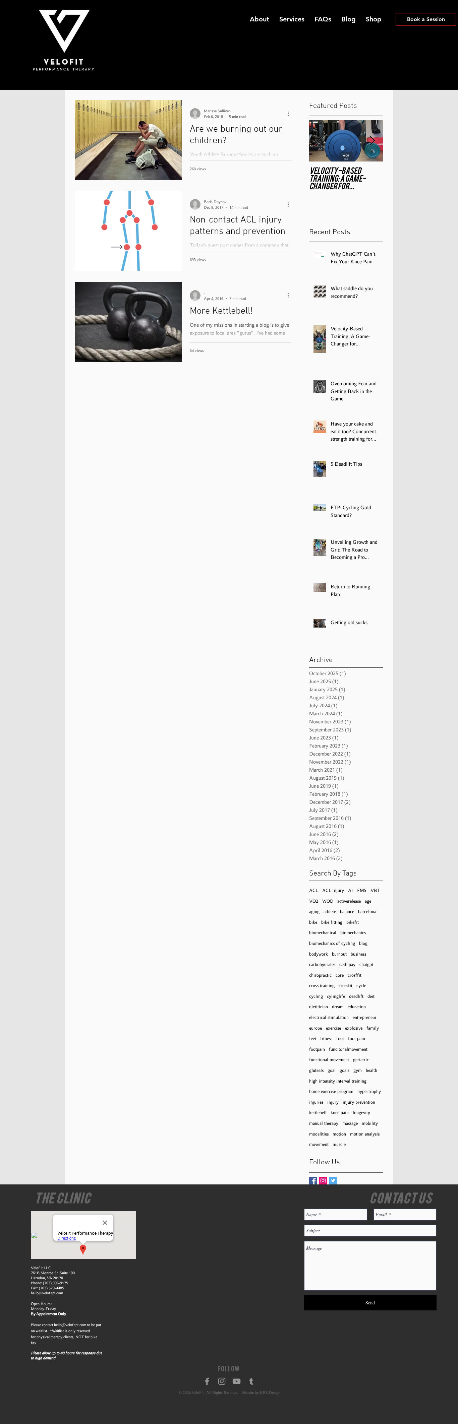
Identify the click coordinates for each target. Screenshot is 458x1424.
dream (338, 1006)
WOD (327, 901)
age (368, 901)
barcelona (367, 911)
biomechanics (353, 932)
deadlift (356, 996)
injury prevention (359, 1102)
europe (315, 1028)
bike (313, 922)
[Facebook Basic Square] (313, 1180)
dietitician (318, 1006)
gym (357, 1070)
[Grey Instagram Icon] (222, 1381)
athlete (330, 911)
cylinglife (336, 996)
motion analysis (365, 1134)
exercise (333, 1028)
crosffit (354, 975)
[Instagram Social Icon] (323, 1180)
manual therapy (323, 1123)
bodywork (318, 954)
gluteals (316, 1070)
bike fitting (331, 922)
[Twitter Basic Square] (333, 1180)
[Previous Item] (320, 141)
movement (319, 1144)
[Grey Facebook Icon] (207, 1381)
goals (344, 1070)
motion (339, 1134)
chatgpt (366, 964)
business (358, 954)
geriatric (361, 1059)
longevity (361, 1112)
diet (371, 996)
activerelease (349, 901)
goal (332, 1070)
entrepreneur (365, 1017)
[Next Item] (372, 141)
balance (347, 911)
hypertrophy (369, 1091)
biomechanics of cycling (332, 943)
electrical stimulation (329, 1017)
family (372, 1028)
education (357, 1006)
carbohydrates (322, 964)
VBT (375, 890)
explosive (353, 1028)
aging (314, 911)
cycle (361, 985)
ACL (313, 890)
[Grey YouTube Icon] (236, 1381)
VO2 (313, 901)
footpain (317, 1049)
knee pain (340, 1112)
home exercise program (331, 1091)
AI (350, 890)
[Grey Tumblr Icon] (251, 1381)
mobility (370, 1123)
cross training (322, 985)
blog (363, 943)
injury (333, 1102)
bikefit (352, 922)
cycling (316, 996)
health (371, 1070)
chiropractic (320, 975)
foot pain (356, 1038)
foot (340, 1038)
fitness (326, 1038)
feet (312, 1038)
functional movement (329, 1059)
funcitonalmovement (348, 1049)
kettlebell (318, 1112)
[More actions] (290, 114)
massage (350, 1123)
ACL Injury (333, 890)
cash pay (347, 964)
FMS (361, 890)
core (340, 975)
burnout (339, 954)
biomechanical (322, 932)
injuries (316, 1102)
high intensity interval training (337, 1081)
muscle (339, 1144)
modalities (319, 1134)
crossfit (345, 985)
